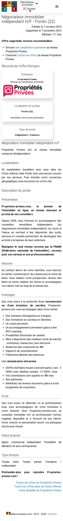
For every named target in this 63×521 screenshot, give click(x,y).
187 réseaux (29, 8)
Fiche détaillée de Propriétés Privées (40, 490)
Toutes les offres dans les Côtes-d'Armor (37, 486)
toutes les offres (27, 55)
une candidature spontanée (30, 47)
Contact (52, 514)
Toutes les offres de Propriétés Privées (38, 482)
